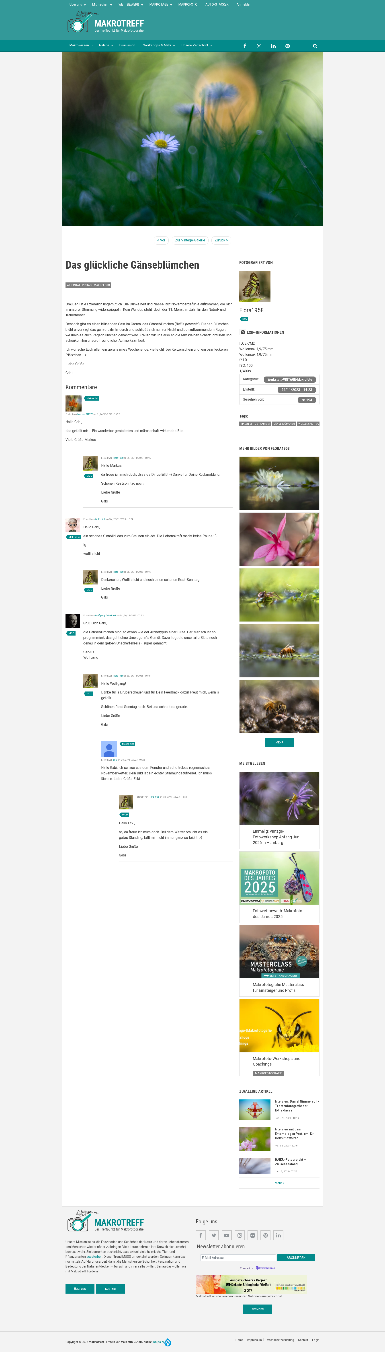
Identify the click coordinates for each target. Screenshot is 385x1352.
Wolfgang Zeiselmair (106, 615)
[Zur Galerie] (83, 21)
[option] (192, 139)
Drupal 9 (158, 1342)
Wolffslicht (100, 519)
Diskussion (127, 45)
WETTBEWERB (127, 6)
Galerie (104, 45)
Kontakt (111, 1288)
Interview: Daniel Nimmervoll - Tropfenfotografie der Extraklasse (297, 1106)
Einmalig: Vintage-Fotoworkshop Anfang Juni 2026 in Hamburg (276, 837)
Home (239, 1339)
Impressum (254, 1339)
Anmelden (244, 4)
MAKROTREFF (119, 23)
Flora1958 (118, 458)
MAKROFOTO (187, 4)
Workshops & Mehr (157, 45)
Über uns (74, 6)
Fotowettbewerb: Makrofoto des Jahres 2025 (277, 913)
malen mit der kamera (255, 423)
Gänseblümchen (284, 423)
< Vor (161, 240)
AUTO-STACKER (217, 4)
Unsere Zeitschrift (195, 45)
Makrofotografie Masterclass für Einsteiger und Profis (278, 987)
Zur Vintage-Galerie (190, 240)
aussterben (94, 1256)
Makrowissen (79, 45)
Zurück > (221, 240)
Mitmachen (98, 6)
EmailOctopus (267, 1268)
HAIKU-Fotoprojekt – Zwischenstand (290, 1162)
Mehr (278, 1183)
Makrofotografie (268, 1073)
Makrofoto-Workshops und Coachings (276, 1061)
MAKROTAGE (156, 6)
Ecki (115, 760)
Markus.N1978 (85, 414)
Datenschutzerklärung (280, 1339)
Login (315, 1339)
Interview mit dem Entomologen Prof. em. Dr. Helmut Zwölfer (294, 1134)
